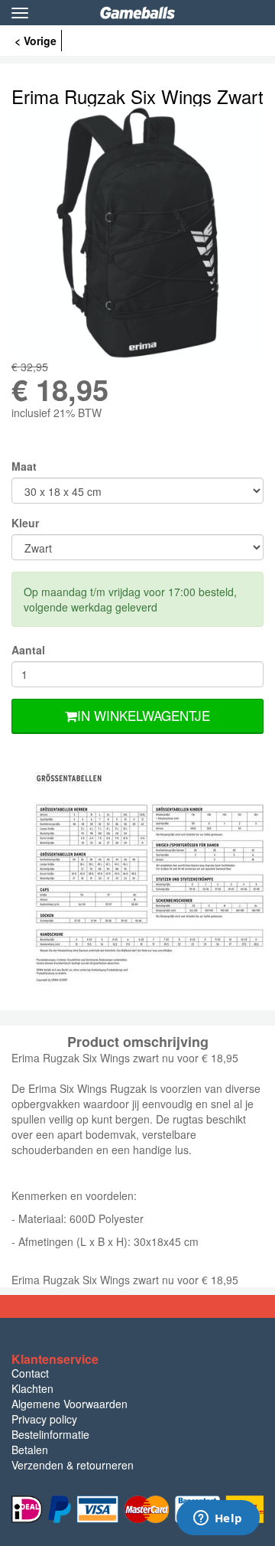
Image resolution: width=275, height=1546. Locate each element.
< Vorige (36, 40)
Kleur (25, 522)
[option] (137, 232)
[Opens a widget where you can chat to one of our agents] (218, 1519)
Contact (30, 1373)
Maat (24, 466)
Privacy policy (44, 1419)
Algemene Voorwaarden (69, 1403)
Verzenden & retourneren (72, 1465)
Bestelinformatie (50, 1434)
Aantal (28, 649)
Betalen (29, 1449)
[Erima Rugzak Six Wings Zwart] (137, 232)
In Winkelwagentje (143, 715)
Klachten (32, 1388)
